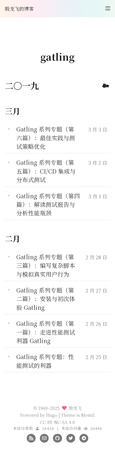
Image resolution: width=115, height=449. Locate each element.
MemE (88, 415)
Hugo (51, 415)
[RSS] (31, 437)
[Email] (44, 437)
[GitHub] (57, 437)
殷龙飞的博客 (19, 8)
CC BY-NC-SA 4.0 (57, 422)
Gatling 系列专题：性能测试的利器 (45, 360)
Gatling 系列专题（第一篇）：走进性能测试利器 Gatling (45, 332)
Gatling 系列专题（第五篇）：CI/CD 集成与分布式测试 (46, 171)
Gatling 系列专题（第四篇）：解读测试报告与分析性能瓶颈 (48, 204)
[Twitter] (70, 437)
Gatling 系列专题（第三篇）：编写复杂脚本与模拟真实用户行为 (45, 265)
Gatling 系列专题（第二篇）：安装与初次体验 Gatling (45, 298)
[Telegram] (83, 437)
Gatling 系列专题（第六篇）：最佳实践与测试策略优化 (45, 137)
